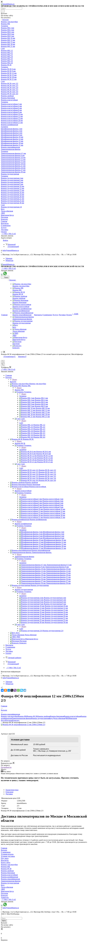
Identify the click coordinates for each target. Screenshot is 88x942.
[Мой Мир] (8, 690)
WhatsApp (9, 260)
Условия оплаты (7, 854)
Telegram (9, 258)
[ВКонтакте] (2, 690)
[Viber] (15, 690)
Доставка (9, 794)
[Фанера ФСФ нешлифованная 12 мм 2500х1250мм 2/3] (23, 725)
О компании (6, 852)
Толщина (22, 396)
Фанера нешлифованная (10, 879)
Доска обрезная (59, 718)
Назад (14, 379)
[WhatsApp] (18, 690)
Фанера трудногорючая (24, 589)
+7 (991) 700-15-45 (8, 234)
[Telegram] (24, 690)
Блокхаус (15, 720)
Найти (4, 921)
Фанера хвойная (43, 716)
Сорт (21, 423)
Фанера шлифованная (23, 524)
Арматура (5, 897)
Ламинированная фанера (24, 557)
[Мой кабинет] (2, 359)
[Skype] (21, 690)
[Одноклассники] (5, 690)
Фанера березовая (57, 716)
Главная (4, 848)
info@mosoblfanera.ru (11, 250)
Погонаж (8, 720)
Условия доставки (8, 856)
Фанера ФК (19, 390)
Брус (51, 718)
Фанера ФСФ (20, 443)
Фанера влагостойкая (23, 491)
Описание (9, 792)
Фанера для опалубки (9, 716)
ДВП (67, 718)
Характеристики (12, 790)
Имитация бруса (7, 891)
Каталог (13, 382)
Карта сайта (5, 862)
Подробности (6, 767)
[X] (12, 690)
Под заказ (4, 858)
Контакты (5, 860)
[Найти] (3, 10)
